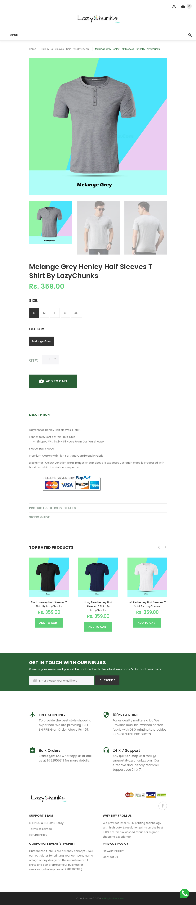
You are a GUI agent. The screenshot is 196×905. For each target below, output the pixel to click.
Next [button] (162, 228)
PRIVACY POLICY (113, 851)
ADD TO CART (57, 381)
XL (65, 313)
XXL (76, 313)
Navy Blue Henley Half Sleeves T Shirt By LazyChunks (98, 606)
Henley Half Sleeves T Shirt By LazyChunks (66, 49)
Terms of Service (40, 829)
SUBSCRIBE (107, 680)
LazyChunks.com (82, 898)
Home (32, 49)
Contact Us (110, 857)
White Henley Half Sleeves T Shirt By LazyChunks (147, 604)
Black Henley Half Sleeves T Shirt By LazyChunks (49, 604)
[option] (50, 222)
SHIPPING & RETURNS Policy (46, 823)
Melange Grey (41, 341)
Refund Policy (38, 835)
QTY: (33, 360)
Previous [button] (34, 228)
